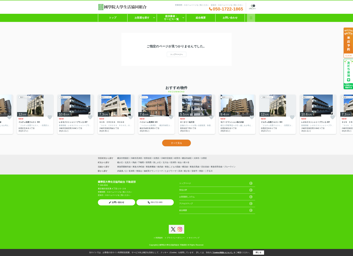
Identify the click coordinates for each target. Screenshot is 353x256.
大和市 (196, 158)
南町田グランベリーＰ (153, 171)
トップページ (185, 183)
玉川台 (166, 162)
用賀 (201, 171)
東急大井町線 (139, 167)
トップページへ (176, 54)
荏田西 (149, 162)
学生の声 (183, 190)
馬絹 (134, 162)
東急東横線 (151, 167)
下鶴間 (141, 162)
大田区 (204, 158)
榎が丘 (120, 162)
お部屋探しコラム (187, 197)
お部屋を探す (142, 17)
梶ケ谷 (186, 162)
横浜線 (185, 167)
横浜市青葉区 (123, 158)
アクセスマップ (186, 203)
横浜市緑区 (187, 158)
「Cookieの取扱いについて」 (223, 253)
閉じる (258, 252)
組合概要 (201, 17)
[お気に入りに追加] (9, 117)
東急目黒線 (195, 167)
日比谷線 (205, 167)
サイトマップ (194, 238)
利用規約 (159, 238)
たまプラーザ (170, 171)
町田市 (177, 158)
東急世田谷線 (217, 167)
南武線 (160, 167)
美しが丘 (157, 162)
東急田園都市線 (124, 167)
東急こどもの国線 (173, 167)
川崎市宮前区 (167, 158)
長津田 (173, 162)
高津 (180, 171)
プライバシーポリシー (176, 238)
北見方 (128, 162)
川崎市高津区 (136, 158)
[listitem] (116, 114)
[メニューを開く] (251, 18)
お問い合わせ (230, 17)
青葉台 (139, 171)
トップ (112, 17)
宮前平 (194, 171)
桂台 (180, 162)
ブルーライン (230, 167)
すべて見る (176, 143)
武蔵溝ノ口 (122, 171)
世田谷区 (148, 158)
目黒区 (156, 158)
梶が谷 (187, 171)
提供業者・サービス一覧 (171, 18)
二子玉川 (208, 171)
